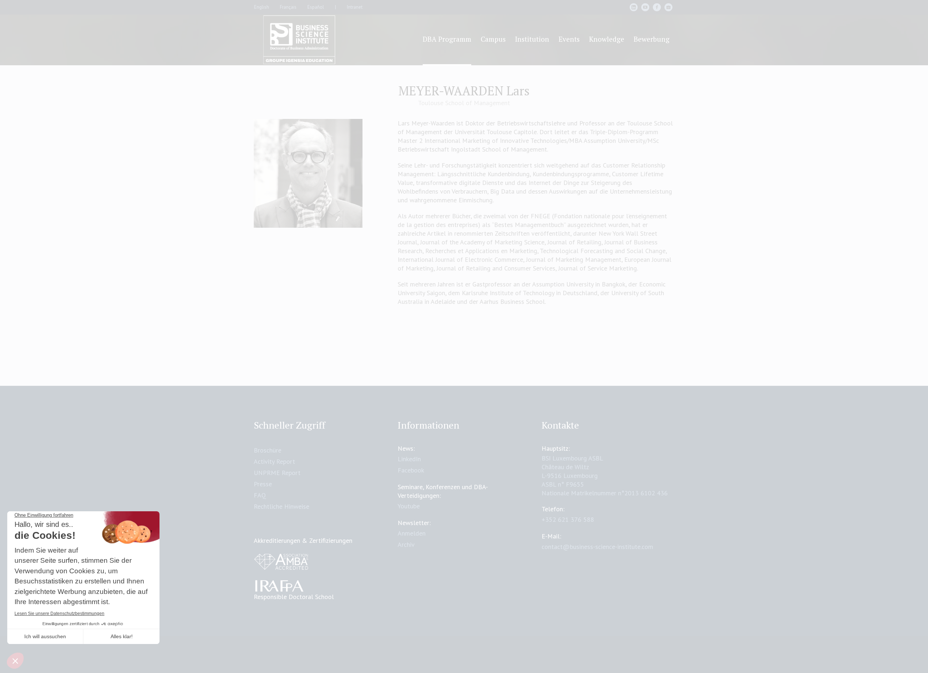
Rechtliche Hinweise (281, 506)
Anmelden (412, 533)
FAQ (260, 495)
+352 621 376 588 (568, 519)
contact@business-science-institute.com (597, 546)
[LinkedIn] (634, 7)
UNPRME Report (277, 472)
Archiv (406, 544)
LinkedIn (409, 459)
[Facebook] (657, 7)
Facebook (411, 470)
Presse (263, 484)
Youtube (409, 506)
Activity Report (274, 461)
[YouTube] (645, 7)
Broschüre (267, 450)
